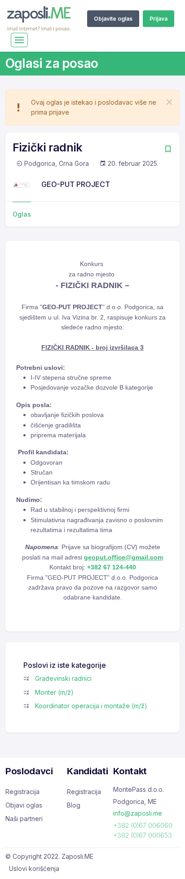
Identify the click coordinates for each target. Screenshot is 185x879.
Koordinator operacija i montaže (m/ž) (91, 706)
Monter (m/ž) (54, 692)
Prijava (158, 18)
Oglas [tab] (22, 214)
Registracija (22, 791)
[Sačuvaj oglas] (167, 150)
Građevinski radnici (63, 678)
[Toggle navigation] (19, 40)
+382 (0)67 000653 (142, 835)
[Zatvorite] (169, 102)
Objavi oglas (23, 805)
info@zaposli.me (137, 813)
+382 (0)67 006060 (142, 825)
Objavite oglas (113, 18)
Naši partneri (24, 818)
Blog (73, 805)
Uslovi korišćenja (34, 868)
